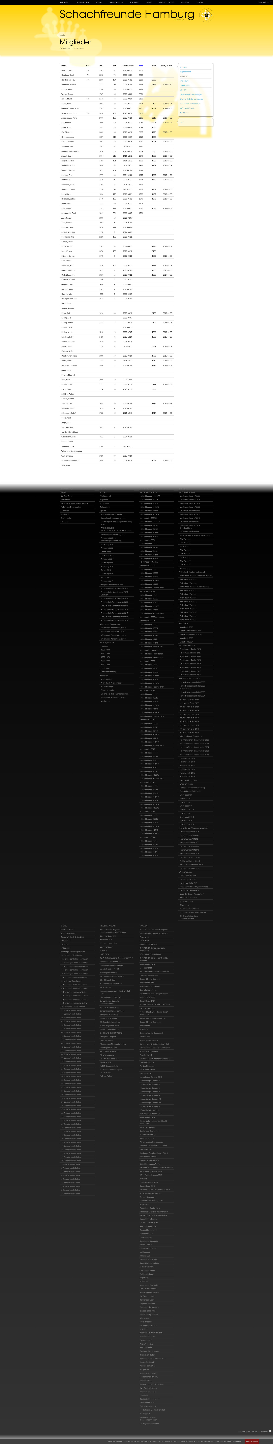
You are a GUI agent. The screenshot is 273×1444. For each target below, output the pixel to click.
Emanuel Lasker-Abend (149, 975)
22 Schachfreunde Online (71, 1116)
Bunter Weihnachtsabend (149, 1263)
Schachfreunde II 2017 (149, 756)
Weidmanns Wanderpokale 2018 (113, 627)
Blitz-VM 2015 (185, 568)
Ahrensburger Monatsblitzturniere (113, 1044)
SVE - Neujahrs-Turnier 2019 (151, 1171)
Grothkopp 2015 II (187, 824)
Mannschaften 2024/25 (148, 518)
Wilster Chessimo (146, 1344)
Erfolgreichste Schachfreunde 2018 (114, 609)
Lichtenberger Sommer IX (150, 1106)
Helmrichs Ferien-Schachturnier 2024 (194, 747)
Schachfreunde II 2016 (149, 789)
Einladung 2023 (107, 548)
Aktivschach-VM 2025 (188, 579)
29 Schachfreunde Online (71, 1094)
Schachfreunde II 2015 (149, 819)
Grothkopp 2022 (186, 798)
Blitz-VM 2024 (185, 542)
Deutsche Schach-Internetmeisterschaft (155, 1058)
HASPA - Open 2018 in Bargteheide (153, 1215)
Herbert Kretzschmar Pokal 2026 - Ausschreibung (193, 687)
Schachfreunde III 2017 (149, 760)
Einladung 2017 (107, 581)
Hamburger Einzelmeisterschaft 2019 (154, 1153)
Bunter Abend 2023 (147, 1001)
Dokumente (65, 514)
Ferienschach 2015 (187, 773)
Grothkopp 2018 (186, 806)
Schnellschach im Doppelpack (151, 1033)
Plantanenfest (105, 1062)
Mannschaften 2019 (147, 690)
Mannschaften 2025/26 (148, 492)
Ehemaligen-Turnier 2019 (149, 1160)
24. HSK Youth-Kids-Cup (109, 1007)
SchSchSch (144, 1204)
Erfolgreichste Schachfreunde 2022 (114, 602)
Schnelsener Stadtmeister (150, 1285)
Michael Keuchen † (147, 1266)
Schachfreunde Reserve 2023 (152, 587)
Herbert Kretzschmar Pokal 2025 (192, 692)
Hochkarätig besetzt (147, 1362)
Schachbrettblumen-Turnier (150, 1164)
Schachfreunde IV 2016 (149, 797)
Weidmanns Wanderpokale (190, 103)
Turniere (134, 2)
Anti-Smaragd (145, 1252)
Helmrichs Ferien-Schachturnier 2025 (194, 743)
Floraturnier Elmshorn (148, 1288)
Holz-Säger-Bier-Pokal (108, 1047)
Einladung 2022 (107, 555)
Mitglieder (104, 499)
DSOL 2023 (66, 940)
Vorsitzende (105, 701)
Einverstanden (252, 1441)
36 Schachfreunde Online (71, 1069)
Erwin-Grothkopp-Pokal (188, 780)
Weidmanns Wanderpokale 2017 (113, 631)
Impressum (184, 81)
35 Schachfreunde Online (71, 1072)
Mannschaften (116, 2)
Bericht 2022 (106, 551)
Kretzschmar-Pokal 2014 (189, 729)
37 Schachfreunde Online (71, 1065)
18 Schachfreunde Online (71, 1127)
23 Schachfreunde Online (71, 1113)
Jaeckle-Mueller (146, 1237)
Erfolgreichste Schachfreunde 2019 (114, 605)
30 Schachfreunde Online (71, 1091)
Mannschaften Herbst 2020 (150, 650)
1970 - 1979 (105, 657)
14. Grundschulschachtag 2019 (112, 976)
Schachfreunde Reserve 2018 (152, 745)
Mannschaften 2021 (147, 620)
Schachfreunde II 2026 (149, 499)
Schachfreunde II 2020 (149, 668)
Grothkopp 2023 (186, 795)
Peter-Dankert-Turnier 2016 (190, 674)
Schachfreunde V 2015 (149, 830)
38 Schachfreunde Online (71, 1061)
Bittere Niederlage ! (68, 933)
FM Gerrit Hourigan (147, 1066)
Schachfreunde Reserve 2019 (152, 716)
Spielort (183, 89)
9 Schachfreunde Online (70, 1164)
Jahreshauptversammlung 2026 (113, 518)
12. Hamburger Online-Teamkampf (74, 966)
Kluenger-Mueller (146, 1233)
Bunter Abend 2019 (147, 1117)
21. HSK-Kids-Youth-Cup (109, 1058)
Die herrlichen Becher (148, 1325)
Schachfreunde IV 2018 (149, 734)
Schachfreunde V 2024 (149, 558)
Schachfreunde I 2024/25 (150, 521)
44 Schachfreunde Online (71, 1039)
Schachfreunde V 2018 (149, 738)
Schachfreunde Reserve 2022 (152, 613)
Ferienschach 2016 (187, 769)
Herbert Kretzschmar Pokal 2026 (192, 682)
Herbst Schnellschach (148, 1156)
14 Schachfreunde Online (71, 1146)
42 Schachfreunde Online (71, 1047)
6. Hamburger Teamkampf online (74, 988)
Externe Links (66, 518)
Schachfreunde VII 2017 (149, 775)
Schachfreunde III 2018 (149, 731)
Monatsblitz (183, 623)
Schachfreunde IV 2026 (149, 507)
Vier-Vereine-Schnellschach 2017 (152, 1358)
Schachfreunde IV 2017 (149, 763)
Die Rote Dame (67, 496)
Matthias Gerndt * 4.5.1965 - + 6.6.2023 (155, 1004)
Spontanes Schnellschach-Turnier (193, 912)
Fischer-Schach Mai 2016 (189, 868)
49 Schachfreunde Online (71, 1021)
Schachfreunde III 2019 (149, 701)
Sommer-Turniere (186, 901)
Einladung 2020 (107, 562)
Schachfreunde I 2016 (149, 786)
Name (64, 66)
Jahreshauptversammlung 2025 (113, 534)
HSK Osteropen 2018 (148, 1226)
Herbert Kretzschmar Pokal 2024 (192, 695)
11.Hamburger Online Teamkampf (74, 970)
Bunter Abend (145, 1025)
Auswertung (127, 66)
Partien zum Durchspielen (71, 507)
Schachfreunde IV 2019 (149, 705)
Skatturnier (144, 1281)
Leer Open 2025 (146, 968)
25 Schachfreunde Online (71, 1109)
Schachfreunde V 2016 (149, 800)
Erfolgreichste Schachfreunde (191, 99)
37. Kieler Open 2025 (108, 936)
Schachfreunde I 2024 (149, 543)
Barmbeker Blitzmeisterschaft (151, 1332)
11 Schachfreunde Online (71, 1157)
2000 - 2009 (105, 668)
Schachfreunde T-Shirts (149, 1040)
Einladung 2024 (107, 544)
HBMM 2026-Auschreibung (150, 954)
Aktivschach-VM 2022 (188, 594)
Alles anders (144, 1318)
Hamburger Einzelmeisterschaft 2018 (154, 1211)
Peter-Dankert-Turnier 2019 (190, 663)
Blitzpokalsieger (107, 686)
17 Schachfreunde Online (71, 1131)
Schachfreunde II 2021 (149, 628)
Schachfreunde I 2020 (149, 664)
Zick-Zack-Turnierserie (188, 897)
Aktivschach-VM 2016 (188, 612)
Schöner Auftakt (146, 1380)
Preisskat (143, 1178)
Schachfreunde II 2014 (149, 844)
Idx (114, 66)
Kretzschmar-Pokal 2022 (189, 703)
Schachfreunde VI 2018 (149, 742)
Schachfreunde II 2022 (149, 598)
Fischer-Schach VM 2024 (189, 839)
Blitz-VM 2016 (185, 564)
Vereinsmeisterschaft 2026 (190, 496)
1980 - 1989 (105, 660)
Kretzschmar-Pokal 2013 (189, 732)
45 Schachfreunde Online (71, 1036)
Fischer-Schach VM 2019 (189, 850)
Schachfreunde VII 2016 (149, 807)
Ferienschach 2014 (187, 776)
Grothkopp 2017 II (187, 809)
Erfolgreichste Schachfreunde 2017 (114, 613)
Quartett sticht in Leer (148, 990)
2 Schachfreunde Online (70, 1190)
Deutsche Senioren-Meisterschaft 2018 (155, 1189)
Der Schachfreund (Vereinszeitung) (74, 503)
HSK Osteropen (146, 1347)
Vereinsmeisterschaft (187, 492)
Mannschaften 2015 (147, 811)
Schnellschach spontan (149, 1051)
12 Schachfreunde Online (71, 1153)
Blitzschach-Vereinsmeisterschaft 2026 (195, 535)
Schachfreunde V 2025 (149, 536)
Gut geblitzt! (144, 1369)
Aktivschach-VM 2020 (188, 597)
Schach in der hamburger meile (112, 1011)
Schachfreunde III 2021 (149, 631)
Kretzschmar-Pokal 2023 (189, 699)
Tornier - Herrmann (147, 1197)
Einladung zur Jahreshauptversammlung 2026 (116, 523)
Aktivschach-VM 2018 (188, 605)
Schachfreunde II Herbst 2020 (152, 657)
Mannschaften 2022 (147, 591)
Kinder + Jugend (166, 2)
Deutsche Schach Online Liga (72, 937)
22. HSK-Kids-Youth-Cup (109, 1051)
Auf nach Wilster (106, 1076)
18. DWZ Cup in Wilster (149, 1222)
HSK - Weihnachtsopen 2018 (151, 1175)
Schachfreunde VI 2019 (149, 712)
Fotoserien (65, 510)
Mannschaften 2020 (147, 661)
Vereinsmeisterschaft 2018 (190, 518)
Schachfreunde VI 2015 (149, 833)
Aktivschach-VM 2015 (188, 616)
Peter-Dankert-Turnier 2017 (190, 671)
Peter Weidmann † (147, 1062)
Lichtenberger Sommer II (150, 1080)
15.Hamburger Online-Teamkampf (74, 959)
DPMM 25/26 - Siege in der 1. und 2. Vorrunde (154, 959)
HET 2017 (143, 1329)
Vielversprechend (146, 1274)
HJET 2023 (104, 954)
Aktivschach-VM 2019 (188, 601)
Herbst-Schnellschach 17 (149, 1292)
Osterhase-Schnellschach (150, 1351)
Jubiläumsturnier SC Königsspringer (154, 993)
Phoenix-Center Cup (148, 1365)
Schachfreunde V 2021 (149, 639)
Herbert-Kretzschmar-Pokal (189, 678)
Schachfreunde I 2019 (149, 694)
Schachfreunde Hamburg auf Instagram (155, 1047)
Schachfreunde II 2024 (149, 547)
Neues (63, 492)
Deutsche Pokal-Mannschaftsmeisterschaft (156, 1167)
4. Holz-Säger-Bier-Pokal (109, 1025)
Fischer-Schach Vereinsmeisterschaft (193, 828)
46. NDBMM (144, 940)
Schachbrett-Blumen (147, 1336)
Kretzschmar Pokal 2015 (189, 725)
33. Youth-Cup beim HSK (109, 969)
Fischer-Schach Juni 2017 (190, 857)
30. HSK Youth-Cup (107, 980)
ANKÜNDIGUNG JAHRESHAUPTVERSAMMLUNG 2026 (116, 529)
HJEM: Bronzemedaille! (109, 1066)
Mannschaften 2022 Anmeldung (152, 617)
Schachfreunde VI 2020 (149, 683)
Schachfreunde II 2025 (149, 525)
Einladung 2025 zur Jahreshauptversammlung (111, 539)
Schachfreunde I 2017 (149, 752)
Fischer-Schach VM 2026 (189, 831)
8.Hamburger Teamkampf (71, 981)
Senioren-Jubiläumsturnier (150, 986)
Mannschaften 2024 (147, 540)
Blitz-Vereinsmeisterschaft (189, 531)
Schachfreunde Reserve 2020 (152, 687)
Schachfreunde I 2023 (149, 569)
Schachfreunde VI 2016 (149, 804)
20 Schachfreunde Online (71, 1124)
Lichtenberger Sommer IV (150, 1088)
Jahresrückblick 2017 (148, 1248)
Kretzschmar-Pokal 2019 (189, 710)
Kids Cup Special (106, 1040)
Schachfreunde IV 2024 (149, 554)
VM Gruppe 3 (145, 1413)
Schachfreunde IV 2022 (149, 606)
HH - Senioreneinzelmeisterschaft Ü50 (154, 971)
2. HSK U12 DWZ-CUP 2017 (111, 1033)
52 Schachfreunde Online (71, 1010)
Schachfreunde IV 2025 (149, 532)
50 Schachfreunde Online (71, 1017)
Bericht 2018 (106, 570)
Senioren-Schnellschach (189, 908)
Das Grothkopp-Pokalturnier (190, 791)
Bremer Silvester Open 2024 (151, 979)
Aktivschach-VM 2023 (188, 590)
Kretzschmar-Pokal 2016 (189, 721)
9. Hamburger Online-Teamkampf (74, 977)
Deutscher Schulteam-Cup (110, 961)
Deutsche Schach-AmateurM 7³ (192, 894)
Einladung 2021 (107, 559)
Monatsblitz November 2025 (191, 630)
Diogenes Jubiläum (147, 1303)
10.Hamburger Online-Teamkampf (74, 973)
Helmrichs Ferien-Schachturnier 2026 (194, 740)
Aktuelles (65, 2)
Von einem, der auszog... (149, 1307)
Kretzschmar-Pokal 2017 (189, 717)
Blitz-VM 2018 (185, 557)
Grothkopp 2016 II (187, 817)
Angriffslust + (145, 1277)
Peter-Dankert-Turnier (187, 645)
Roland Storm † (146, 1244)
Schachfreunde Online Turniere (73, 1006)
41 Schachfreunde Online (71, 1050)
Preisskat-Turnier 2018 (149, 1182)
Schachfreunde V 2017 (149, 767)
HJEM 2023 (104, 950)
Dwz (101, 66)
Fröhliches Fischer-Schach (190, 861)
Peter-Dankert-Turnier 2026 (190, 649)
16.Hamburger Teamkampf (71, 955)
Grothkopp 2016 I (186, 820)
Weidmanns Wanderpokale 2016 (113, 635)
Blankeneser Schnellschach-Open (153, 1018)
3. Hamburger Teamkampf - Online (74, 995)
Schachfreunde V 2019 (149, 708)
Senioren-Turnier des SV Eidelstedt (153, 1145)
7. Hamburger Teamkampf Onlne (74, 984)
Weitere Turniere (185, 872)
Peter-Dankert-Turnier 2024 (190, 656)
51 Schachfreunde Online (71, 1014)
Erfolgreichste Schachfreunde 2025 (114, 588)
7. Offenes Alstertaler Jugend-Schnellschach (111, 1070)
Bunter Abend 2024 (147, 982)
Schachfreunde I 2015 (149, 815)
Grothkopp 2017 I (186, 813)
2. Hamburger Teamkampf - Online (74, 999)
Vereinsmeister (106, 679)
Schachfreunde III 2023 (149, 576)
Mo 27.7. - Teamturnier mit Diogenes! (154, 929)
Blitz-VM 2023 (185, 546)
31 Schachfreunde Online (71, 1087)
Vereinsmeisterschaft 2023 (190, 507)
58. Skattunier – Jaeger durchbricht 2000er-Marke (153, 1122)
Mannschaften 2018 (147, 719)
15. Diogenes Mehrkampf (149, 1423)
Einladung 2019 (107, 566)
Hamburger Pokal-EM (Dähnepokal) (194, 886)
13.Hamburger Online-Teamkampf (74, 962)
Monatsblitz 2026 (186, 627)
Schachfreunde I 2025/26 (150, 496)
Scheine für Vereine (147, 997)
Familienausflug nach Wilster (111, 983)
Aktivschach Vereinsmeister (111, 683)
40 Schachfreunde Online (71, 1054)
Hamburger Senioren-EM (189, 890)
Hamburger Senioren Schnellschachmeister (148, 1418)
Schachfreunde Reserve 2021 (152, 646)
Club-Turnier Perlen (147, 1270)
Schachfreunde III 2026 (149, 503)
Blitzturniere (184, 905)
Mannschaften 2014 (147, 837)
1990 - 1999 (105, 664)
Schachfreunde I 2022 (149, 595)
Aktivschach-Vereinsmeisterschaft (192, 572)
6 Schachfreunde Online (70, 1175)
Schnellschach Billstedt (149, 1373)
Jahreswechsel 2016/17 (149, 1376)
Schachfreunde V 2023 (149, 584)
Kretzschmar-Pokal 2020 (189, 706)
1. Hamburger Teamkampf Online (74, 1003)
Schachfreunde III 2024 (149, 551)
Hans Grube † (145, 1036)
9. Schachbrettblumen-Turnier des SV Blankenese (154, 1013)
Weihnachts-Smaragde (148, 1259)
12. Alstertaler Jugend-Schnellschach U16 (116, 958)
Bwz (154, 66)
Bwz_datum (166, 66)
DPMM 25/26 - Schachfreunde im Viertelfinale (152, 949)
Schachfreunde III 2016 (149, 793)
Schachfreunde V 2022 (149, 609)
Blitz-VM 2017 (185, 561)
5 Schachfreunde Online (70, 1179)
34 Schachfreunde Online (71, 1076)
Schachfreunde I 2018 (149, 723)
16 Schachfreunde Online (71, 1135)
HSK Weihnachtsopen (148, 1388)
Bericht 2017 (106, 577)
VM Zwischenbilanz (147, 1296)
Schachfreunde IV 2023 (149, 580)
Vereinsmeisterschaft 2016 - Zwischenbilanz (190, 526)
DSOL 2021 (66, 944)
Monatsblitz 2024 (186, 641)
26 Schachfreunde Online (71, 1105)
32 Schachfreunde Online (71, 1083)
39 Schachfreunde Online (71, 1058)
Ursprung (104, 646)
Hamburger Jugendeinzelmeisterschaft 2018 (115, 992)
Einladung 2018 (107, 573)
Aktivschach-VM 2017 (188, 608)
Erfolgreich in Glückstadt (109, 1014)
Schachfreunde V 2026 (149, 510)
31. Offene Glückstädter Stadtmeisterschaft (189, 917)
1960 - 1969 (105, 653)
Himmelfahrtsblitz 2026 (148, 944)
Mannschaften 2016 (147, 782)
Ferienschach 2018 (187, 761)
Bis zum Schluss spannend (150, 1399)
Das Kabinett (66, 499)
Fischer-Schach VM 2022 (189, 846)
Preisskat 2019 (145, 1149)
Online (149, 2)
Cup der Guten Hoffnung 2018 (151, 1200)
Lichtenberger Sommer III (150, 1084)
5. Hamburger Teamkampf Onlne (74, 992)
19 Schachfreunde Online (71, 1138)
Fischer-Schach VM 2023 (189, 842)
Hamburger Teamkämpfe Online (73, 951)
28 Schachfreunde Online (71, 1098)
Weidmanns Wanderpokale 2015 (113, 639)
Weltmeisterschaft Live (148, 1406)
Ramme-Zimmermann (148, 1230)
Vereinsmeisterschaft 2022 (190, 510)
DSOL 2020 (66, 948)
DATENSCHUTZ (265, 2)
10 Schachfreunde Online (71, 1160)
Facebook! (144, 1395)
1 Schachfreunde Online (70, 1193)
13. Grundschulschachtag (110, 1022)
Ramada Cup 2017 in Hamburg (152, 1384)
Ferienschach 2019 (187, 758)
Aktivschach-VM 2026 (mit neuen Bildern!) (196, 575)
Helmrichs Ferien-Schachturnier (191, 736)
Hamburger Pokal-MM (188, 883)
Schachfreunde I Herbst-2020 (151, 653)
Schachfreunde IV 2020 (149, 675)
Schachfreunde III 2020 (149, 672)
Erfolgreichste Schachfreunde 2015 (114, 620)
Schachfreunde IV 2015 (149, 826)
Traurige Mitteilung (147, 1008)
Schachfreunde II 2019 (149, 697)
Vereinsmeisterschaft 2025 (190, 499)
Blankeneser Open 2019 (149, 1131)
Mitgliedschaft (185, 71)
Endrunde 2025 (106, 939)
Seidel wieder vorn (147, 1402)
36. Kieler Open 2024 (108, 943)
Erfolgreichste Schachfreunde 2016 (114, 616)
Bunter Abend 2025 (147, 964)
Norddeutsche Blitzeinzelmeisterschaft (154, 1044)
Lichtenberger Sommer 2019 (151, 1077)
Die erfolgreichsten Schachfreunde (114, 694)
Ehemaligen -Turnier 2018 (150, 1208)
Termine (199, 2)
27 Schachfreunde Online (71, 1102)
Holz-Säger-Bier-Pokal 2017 (111, 997)
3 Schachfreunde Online (70, 1186)
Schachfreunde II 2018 (149, 727)
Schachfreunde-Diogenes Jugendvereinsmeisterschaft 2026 (113, 930)
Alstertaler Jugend (107, 1055)
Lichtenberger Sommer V (150, 1091)
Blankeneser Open (147, 1300)
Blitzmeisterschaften (147, 1355)
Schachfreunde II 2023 (149, 573)
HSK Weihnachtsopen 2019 (150, 1113)
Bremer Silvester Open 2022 (151, 1022)
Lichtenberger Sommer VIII (150, 1102)
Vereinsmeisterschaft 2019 (190, 514)
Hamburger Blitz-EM (188, 879)
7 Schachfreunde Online (70, 1171)
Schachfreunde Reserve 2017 (152, 778)
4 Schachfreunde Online (70, 1182)
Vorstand (183, 67)
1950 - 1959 (105, 649)
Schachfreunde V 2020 (149, 679)
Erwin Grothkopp (186, 784)
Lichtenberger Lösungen (150, 1110)
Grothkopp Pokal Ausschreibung (192, 787)
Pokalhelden (144, 937)
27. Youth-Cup (105, 987)
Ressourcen (82, 2)
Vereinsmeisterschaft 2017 (190, 521)
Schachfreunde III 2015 (149, 822)
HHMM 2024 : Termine (149, 562)
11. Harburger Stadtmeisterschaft (152, 1410)
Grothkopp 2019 (186, 802)
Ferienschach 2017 (187, 765)
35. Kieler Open (106, 947)
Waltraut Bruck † (146, 1073)
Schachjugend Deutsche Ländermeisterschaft (109, 1002)
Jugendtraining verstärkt (149, 1314)
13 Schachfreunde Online (71, 1149)
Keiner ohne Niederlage (149, 1241)
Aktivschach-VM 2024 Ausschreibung (194, 586)
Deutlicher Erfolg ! (67, 929)
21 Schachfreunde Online (71, 1120)
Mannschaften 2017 (147, 749)
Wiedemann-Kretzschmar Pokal (113, 697)
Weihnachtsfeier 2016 (148, 1391)
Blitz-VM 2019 (185, 553)
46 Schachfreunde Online (71, 1032)
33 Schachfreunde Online (71, 1080)
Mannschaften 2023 (147, 565)
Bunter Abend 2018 (147, 1186)
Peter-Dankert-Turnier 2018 (190, 667)
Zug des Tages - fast (147, 1310)
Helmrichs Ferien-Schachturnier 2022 (194, 754)
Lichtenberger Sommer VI (150, 1095)
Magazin (185, 2)
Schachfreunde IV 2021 (149, 635)
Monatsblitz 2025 (186, 638)
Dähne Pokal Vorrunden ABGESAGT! (154, 933)
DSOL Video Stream (147, 1069)
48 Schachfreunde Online (71, 1025)
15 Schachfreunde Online (71, 1142)
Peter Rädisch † (146, 1055)
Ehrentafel (184, 112)
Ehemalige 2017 (146, 1340)
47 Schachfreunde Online (71, 1028)
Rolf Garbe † (144, 1029)
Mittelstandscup (146, 1321)
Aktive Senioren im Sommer (150, 1193)
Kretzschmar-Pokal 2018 (189, 714)
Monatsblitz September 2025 (191, 634)
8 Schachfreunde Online (70, 1168)
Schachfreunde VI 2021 (149, 642)
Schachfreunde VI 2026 (149, 514)
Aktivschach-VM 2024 (188, 583)
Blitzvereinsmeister (108, 690)
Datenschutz (185, 85)
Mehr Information (234, 1441)
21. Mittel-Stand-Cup (148, 1134)
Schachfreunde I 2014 (149, 841)
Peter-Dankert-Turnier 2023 (190, 660)
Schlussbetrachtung (108, 671)
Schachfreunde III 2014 (149, 848)
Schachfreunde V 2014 (149, 855)
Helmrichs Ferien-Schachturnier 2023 (194, 751)
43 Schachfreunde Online (71, 1043)
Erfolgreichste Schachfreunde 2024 (114, 598)
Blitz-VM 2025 (185, 539)
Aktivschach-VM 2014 (188, 619)
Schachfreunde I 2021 (149, 624)
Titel (88, 66)
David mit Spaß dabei (108, 1018)
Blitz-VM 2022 (185, 550)
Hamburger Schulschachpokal (112, 965)
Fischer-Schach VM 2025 (189, 835)
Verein (99, 2)
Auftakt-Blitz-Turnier (147, 1138)
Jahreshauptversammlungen (191, 94)
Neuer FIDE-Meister (147, 1127)
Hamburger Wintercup (108, 972)
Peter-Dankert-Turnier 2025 (190, 652)
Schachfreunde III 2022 (149, 602)
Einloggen (65, 521)
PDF (181, 122)
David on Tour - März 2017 (110, 1029)
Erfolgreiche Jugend (108, 1036)
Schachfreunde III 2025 (149, 529)
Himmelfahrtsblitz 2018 (148, 1219)
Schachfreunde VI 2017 (149, 771)
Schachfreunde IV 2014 (149, 852)
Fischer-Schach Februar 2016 (191, 864)
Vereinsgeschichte (187, 108)
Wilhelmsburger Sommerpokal (151, 1142)
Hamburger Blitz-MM (188, 875)
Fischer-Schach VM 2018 (189, 853)
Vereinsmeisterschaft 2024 (190, 503)
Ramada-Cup (145, 1255)
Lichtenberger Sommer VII (150, 1099)
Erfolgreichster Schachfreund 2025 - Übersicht (115, 593)
